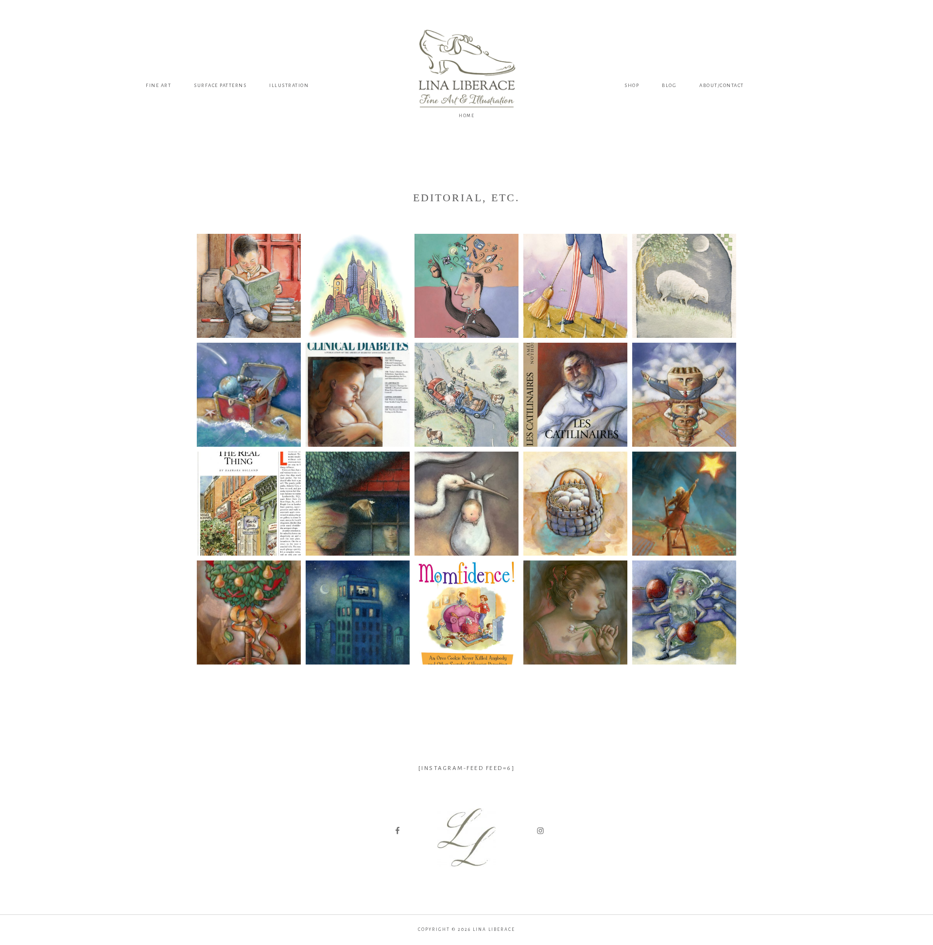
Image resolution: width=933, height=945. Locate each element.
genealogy (466, 876)
